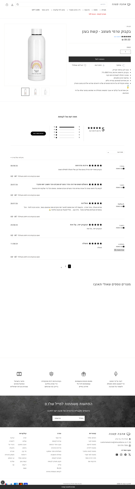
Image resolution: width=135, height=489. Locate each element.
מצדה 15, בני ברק (121, 439)
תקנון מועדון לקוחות (54, 461)
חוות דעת (98, 65)
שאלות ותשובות (56, 455)
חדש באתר (45, 10)
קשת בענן (23, 461)
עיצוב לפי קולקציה (59, 10)
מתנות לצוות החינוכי (89, 451)
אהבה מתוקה (22, 444)
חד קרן (24, 451)
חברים (12, 451)
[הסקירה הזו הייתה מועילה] (16, 176)
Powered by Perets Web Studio (72, 484)
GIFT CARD (36, 10)
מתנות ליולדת (91, 448)
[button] (67, 487)
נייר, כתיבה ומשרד (74, 10)
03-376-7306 (123, 445)
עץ (13, 465)
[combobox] (61, 4)
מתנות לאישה (91, 444)
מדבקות (87, 10)
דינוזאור (23, 455)
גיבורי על (11, 444)
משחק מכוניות (9, 455)
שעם (24, 468)
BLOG (59, 468)
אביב (24, 438)
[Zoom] (35, 55)
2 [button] (65, 266)
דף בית (128, 26)
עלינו (59, 465)
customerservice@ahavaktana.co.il (118, 442)
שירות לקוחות (56, 441)
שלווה (24, 441)
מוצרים (103, 10)
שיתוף (118, 65)
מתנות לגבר (92, 441)
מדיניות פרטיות (56, 448)
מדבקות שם (92, 461)
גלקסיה (11, 448)
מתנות (95, 10)
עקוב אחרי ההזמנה (55, 444)
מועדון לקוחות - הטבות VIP (97, 14)
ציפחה (24, 448)
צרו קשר (58, 438)
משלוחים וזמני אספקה (53, 451)
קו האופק (11, 458)
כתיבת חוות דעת (38, 133)
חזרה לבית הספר (90, 458)
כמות (129, 47)
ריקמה (24, 465)
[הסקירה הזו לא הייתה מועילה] (12, 176)
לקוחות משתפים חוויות (53, 471)
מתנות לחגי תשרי (90, 455)
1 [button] (69, 266)
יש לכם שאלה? (77, 65)
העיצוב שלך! (92, 438)
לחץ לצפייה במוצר (119, 328)
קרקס (12, 438)
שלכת (12, 461)
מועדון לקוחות (56, 458)
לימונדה (11, 441)
